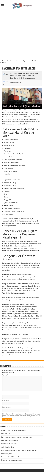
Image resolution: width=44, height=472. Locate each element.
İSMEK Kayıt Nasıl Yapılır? (10, 440)
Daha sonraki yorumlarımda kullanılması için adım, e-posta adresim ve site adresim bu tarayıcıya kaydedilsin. (21, 415)
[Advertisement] (22, 35)
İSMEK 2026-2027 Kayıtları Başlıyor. (13, 430)
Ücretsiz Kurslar (15, 61)
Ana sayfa (5, 61)
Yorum (5, 375)
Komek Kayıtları (6, 453)
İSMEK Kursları (6, 434)
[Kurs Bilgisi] (22, 5)
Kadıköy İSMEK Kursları (9, 444)
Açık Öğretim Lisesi (7, 447)
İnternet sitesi (6, 407)
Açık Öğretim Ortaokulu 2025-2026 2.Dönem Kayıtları (19, 450)
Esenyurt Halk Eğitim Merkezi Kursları (14, 457)
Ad (3, 394)
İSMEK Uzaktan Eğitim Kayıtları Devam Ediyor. (17, 437)
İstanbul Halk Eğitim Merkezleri (11, 460)
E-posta (5, 400)
